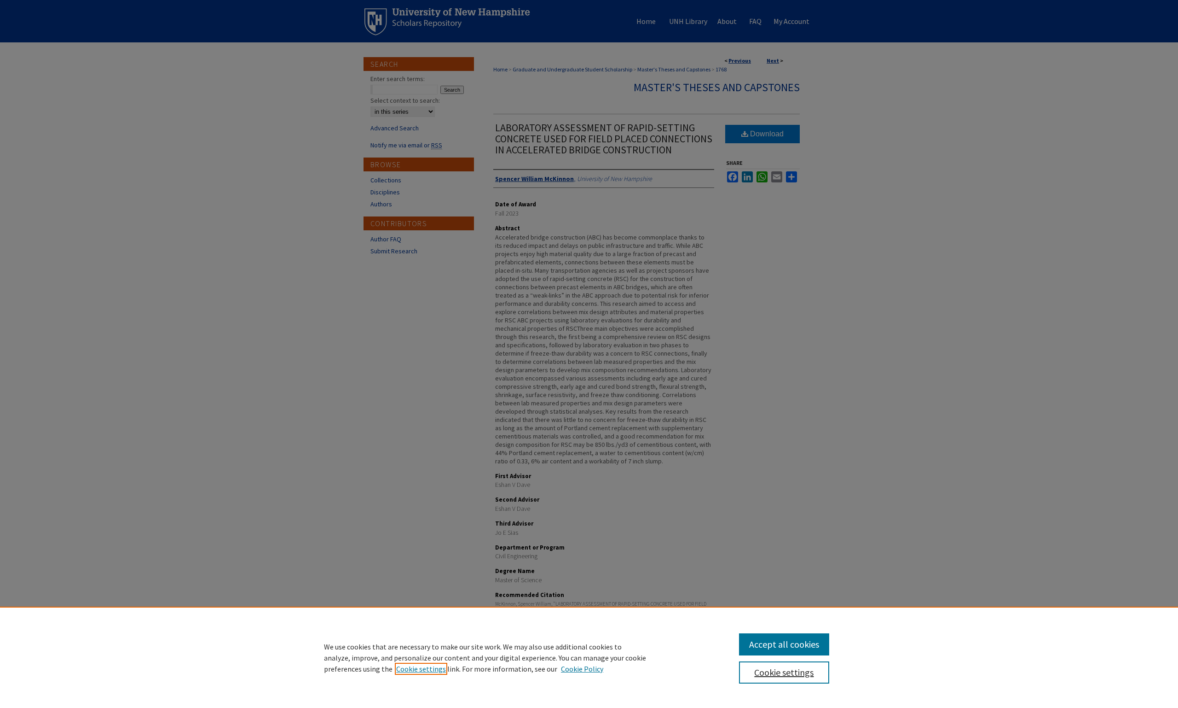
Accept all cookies (784, 644)
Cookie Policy (582, 668)
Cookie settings (421, 668)
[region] (589, 657)
